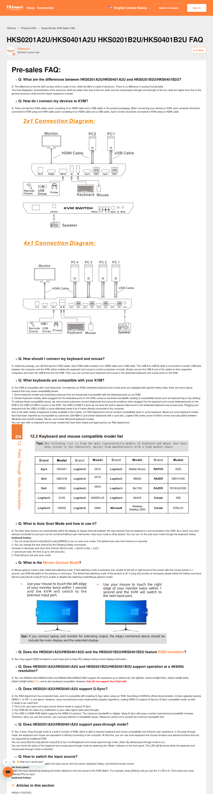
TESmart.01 (23, 48)
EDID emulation (171, 651)
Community (45, 8)
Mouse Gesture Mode (61, 562)
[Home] (15, 7)
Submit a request (169, 7)
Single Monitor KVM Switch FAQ (58, 28)
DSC (35, 681)
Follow (200, 50)
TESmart (11, 28)
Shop (30, 8)
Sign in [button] (197, 7)
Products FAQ (28, 28)
